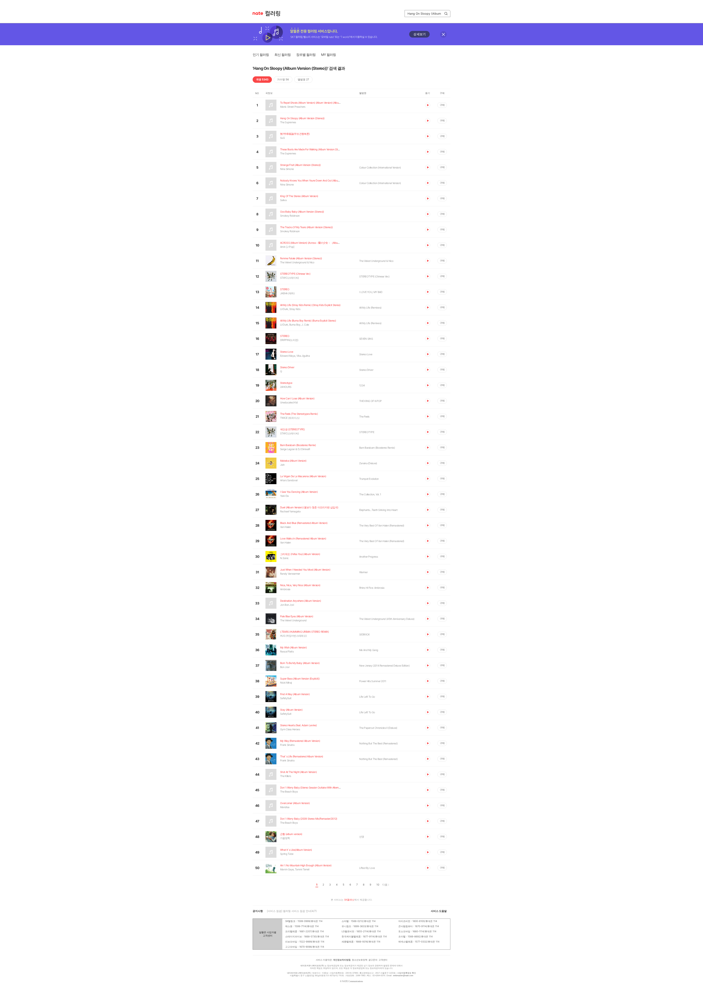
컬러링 (274, 13)
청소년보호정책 (359, 960)
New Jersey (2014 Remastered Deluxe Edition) (384, 665)
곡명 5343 (262, 79)
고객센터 (383, 960)
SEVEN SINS (366, 338)
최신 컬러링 (282, 55)
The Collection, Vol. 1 (370, 494)
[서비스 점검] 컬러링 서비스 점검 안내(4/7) (292, 910)
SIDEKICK (364, 634)
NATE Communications (352, 981)
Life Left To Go (367, 696)
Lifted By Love (367, 867)
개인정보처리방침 (342, 960)
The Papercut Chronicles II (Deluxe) (378, 727)
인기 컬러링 (261, 55)
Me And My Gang (368, 650)
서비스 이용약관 (324, 960)
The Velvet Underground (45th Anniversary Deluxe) (386, 618)
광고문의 (373, 960)
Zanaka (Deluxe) (368, 463)
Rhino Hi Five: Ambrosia (371, 587)
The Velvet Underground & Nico (376, 260)
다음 (384, 884)
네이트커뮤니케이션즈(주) (312, 965)
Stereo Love (365, 354)
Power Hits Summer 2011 (372, 681)
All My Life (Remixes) (370, 307)
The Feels (364, 416)
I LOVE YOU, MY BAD (370, 292)
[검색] (446, 13)
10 (377, 884)
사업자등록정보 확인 (406, 973)
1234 (362, 385)
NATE (258, 13)
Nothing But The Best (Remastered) (378, 743)
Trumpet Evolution (369, 478)
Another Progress (368, 556)
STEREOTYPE (366, 432)
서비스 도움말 (439, 910)
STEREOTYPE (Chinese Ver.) (374, 276)
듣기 (427, 105)
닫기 (443, 34)
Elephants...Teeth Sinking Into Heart (378, 509)
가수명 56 (283, 79)
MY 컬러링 (328, 55)
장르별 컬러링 (306, 55)
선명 (361, 836)
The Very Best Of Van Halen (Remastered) (381, 525)
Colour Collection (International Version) (380, 167)
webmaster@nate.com (403, 975)
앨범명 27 (303, 79)
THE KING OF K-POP (370, 400)
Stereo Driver (366, 369)
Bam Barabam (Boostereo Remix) (377, 447)
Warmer (363, 572)
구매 (442, 104)
